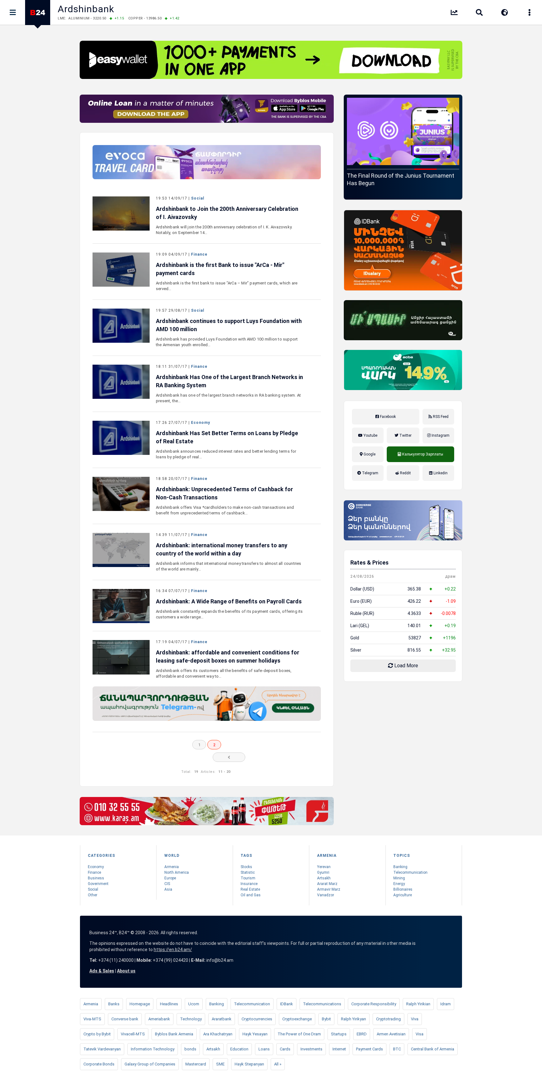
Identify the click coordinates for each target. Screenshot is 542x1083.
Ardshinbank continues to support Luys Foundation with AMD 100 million (229, 325)
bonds (190, 1049)
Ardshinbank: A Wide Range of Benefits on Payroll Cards (229, 601)
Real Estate (250, 889)
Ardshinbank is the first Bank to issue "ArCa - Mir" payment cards (220, 269)
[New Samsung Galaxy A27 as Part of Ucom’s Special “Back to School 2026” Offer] (403, 131)
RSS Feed (440, 416)
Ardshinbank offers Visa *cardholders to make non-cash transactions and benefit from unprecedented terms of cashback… (225, 510)
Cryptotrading (388, 1019)
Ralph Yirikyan (353, 1019)
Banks (114, 1004)
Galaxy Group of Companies (150, 1064)
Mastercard (195, 1064)
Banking (400, 867)
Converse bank (124, 1019)
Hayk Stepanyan (249, 1064)
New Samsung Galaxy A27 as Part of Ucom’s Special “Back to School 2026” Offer (403, 179)
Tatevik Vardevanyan (102, 1049)
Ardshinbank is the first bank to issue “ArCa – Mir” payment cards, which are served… (226, 286)
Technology (191, 1019)
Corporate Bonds (98, 1064)
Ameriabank (159, 1019)
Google (369, 454)
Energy (399, 884)
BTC (397, 1049)
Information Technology (152, 1049)
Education (239, 1049)
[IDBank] (403, 250)
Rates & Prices (369, 562)
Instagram (440, 435)
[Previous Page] (229, 757)
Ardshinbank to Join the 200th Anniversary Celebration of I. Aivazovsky (227, 213)
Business (96, 878)
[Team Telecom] (207, 162)
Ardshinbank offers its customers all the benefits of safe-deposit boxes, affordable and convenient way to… (223, 673)
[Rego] (207, 703)
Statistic (248, 872)
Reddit (405, 473)
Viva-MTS (92, 1019)
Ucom (193, 1004)
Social (197, 198)
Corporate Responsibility (373, 1004)
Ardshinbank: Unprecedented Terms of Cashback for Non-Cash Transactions (224, 493)
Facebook (387, 416)
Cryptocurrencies (257, 1019)
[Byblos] (207, 109)
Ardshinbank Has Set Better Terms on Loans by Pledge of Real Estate (227, 437)
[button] (358, 169)
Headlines (169, 1004)
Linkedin (440, 473)
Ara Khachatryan (217, 1034)
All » (277, 1064)
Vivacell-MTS (133, 1034)
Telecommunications (322, 1004)
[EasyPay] (271, 60)
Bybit (326, 1019)
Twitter (405, 435)
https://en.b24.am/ (173, 949)
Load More (405, 666)
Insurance (249, 884)
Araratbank (221, 1019)
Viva (414, 1019)
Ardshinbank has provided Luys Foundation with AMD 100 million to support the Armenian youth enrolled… (227, 342)
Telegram (369, 473)
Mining (399, 878)
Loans (264, 1049)
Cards (285, 1049)
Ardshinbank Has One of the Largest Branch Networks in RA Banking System (229, 381)
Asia (168, 889)
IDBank (286, 1004)
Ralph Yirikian (418, 1004)
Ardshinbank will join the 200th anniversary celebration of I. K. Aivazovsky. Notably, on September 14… (224, 230)
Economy (200, 422)
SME (220, 1064)
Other (92, 895)
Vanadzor (325, 895)
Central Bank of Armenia (432, 1049)
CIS (167, 884)
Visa (419, 1034)
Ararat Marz (327, 884)
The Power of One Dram (299, 1034)
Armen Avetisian (391, 1034)
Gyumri (323, 872)
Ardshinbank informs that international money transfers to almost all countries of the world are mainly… (228, 566)
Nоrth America (176, 872)
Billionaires (402, 889)
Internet (339, 1049)
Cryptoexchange (297, 1019)
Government (98, 884)
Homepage (140, 1004)
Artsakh (324, 878)
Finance (199, 254)
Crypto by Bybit (97, 1034)
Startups (339, 1034)
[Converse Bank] (403, 520)
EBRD (362, 1034)
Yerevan (324, 867)
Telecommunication (410, 872)
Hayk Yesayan (255, 1034)
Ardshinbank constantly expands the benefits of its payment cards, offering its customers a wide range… (229, 614)
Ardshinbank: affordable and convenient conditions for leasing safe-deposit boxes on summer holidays (227, 656)
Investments (311, 1049)
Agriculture (402, 895)
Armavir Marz (328, 889)
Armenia (171, 867)
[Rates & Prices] (454, 13)
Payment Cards (369, 1049)
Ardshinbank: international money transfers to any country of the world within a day (221, 549)
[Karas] (207, 811)
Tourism (248, 878)
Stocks (246, 867)
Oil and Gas (251, 895)
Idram (445, 1004)
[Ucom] (403, 320)
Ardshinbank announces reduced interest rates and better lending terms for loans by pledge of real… (226, 454)
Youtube (370, 435)
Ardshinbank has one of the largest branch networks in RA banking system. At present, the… (228, 398)
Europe (170, 878)
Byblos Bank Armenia (174, 1034)
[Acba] (403, 370)
